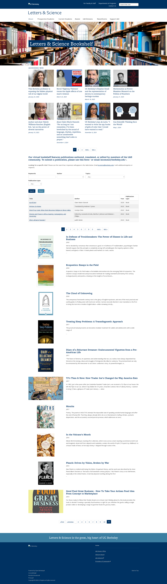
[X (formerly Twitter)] (30, 549)
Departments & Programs (107, 3)
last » (94, 150)
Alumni (77, 19)
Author (59, 173)
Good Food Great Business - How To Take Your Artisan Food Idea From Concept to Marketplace (100, 492)
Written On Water (35, 206)
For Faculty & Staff (90, 3)
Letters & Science (45, 13)
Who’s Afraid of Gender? (37, 220)
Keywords (32, 173)
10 (105, 522)
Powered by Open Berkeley (36, 570)
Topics (87, 173)
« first (62, 522)
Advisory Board (99, 554)
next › (87, 150)
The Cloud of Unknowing (79, 293)
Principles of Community (103, 561)
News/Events (102, 19)
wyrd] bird (32, 202)
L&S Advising (99, 558)
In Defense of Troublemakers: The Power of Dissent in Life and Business (99, 238)
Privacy (30, 578)
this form (85, 159)
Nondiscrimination (34, 575)
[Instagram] (37, 549)
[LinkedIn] (34, 549)
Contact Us (112, 6)
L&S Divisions (88, 19)
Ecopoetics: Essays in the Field (82, 264)
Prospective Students (46, 19)
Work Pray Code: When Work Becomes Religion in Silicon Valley (50, 210)
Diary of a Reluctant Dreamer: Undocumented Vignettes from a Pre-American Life (101, 351)
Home (97, 545)
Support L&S (114, 19)
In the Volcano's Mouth (78, 434)
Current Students (65, 19)
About (31, 19)
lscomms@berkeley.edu (113, 159)
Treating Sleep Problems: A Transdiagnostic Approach (94, 321)
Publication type (34, 180)
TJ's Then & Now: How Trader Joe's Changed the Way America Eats (102, 377)
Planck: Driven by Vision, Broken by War (87, 462)
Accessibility (32, 573)
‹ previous (71, 522)
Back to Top (135, 570)
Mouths (70, 406)
